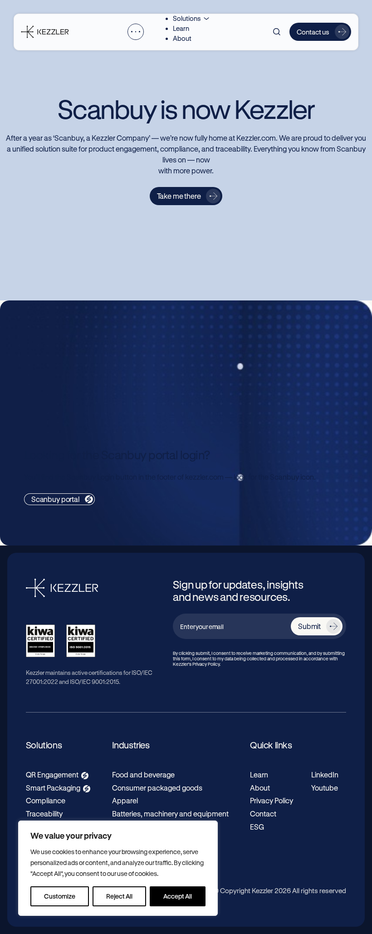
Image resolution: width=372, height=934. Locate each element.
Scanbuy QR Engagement (80, 347)
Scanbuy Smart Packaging (267, 347)
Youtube (324, 787)
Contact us (313, 32)
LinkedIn (324, 774)
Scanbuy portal (55, 499)
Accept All (177, 896)
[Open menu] (135, 32)
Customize (59, 896)
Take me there (179, 196)
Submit (309, 626)
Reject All (119, 896)
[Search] (277, 32)
